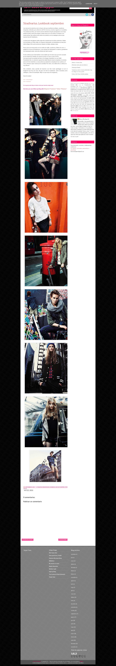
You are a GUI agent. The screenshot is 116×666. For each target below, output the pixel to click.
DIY (78, 88)
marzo (72, 561)
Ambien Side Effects (79, 662)
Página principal (27, 14)
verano (90, 107)
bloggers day (83, 83)
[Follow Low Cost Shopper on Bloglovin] (86, 39)
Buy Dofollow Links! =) (62, 662)
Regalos (77, 102)
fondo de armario (75, 91)
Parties (72, 99)
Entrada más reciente (27, 539)
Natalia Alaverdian (53, 566)
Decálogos (90, 86)
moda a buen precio (78, 96)
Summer (73, 105)
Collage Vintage (53, 550)
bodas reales (90, 83)
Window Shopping (75, 108)
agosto (72, 580)
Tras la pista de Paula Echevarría (57, 574)
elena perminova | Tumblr (55, 555)
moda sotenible (74, 98)
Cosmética (73, 86)
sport (78, 104)
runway (82, 102)
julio (72, 557)
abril (72, 590)
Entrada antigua (62, 539)
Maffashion (51, 561)
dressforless (45, 487)
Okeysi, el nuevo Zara (77, 62)
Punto (81, 101)
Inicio (46, 539)
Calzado (72, 85)
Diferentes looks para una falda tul (79, 65)
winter (25, 488)
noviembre (73, 554)
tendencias (80, 105)
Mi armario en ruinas (54, 563)
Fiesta (90, 89)
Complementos (87, 85)
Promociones (75, 101)
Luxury (84, 95)
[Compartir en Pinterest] (32, 490)
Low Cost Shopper (59, 487)
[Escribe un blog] (28, 490)
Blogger (81, 661)
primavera (92, 99)
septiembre (73, 613)
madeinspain (91, 95)
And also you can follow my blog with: (33, 88)
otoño (66, 487)
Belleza (72, 83)
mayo (72, 587)
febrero (72, 564)
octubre (72, 610)
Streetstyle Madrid (76, 67)
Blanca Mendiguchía (84, 119)
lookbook (52, 487)
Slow (73, 104)
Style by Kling (52, 571)
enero (72, 600)
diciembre (73, 567)
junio (72, 584)
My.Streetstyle (83, 98)
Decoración (73, 88)
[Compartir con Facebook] (31, 490)
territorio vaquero (89, 105)
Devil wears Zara (53, 552)
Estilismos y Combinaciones (78, 89)
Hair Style (84, 91)
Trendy (72, 107)
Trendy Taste (52, 577)
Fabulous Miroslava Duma (55, 558)
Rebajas (87, 101)
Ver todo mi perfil (74, 136)
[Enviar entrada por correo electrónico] (24, 490)
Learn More (89, 3)
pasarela (78, 99)
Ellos (92, 88)
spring (83, 104)
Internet (76, 93)
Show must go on (90, 102)
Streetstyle (89, 104)
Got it (95, 3)
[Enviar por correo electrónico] (26, 490)
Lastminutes (70, 662)
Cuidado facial (82, 86)
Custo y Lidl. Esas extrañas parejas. (80, 74)
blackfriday (77, 83)
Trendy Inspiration (82, 107)
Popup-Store (85, 99)
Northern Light (52, 569)
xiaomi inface (74, 110)
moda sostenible (90, 96)
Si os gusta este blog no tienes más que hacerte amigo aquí (38, 85)
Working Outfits (90, 109)
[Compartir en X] (29, 490)
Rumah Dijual (45, 662)
